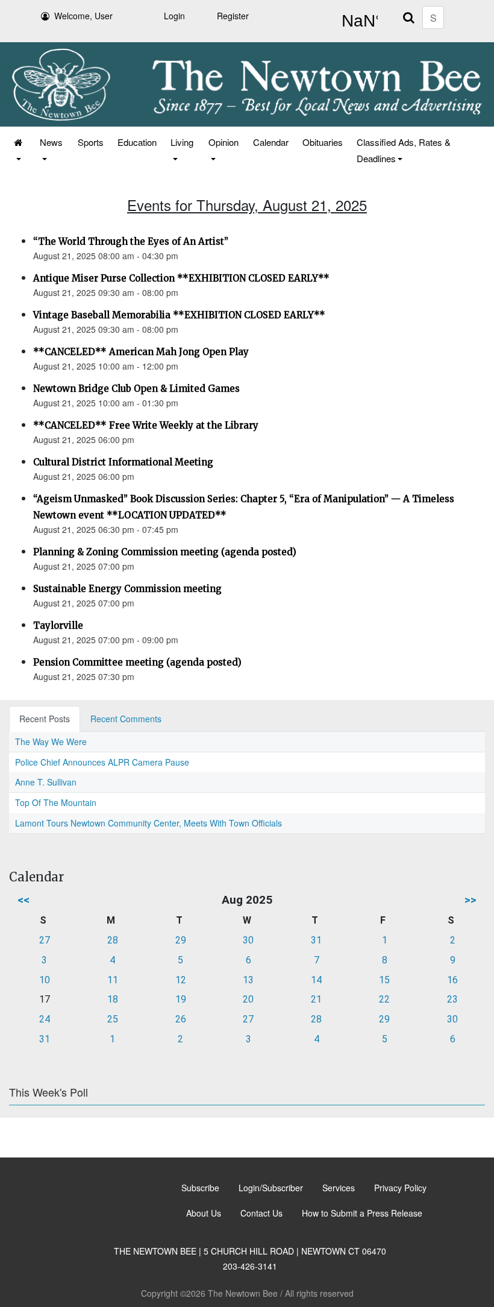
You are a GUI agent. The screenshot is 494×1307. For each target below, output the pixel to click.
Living (181, 142)
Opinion (223, 142)
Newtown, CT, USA (357, 21)
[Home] (19, 150)
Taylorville (58, 625)
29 (180, 940)
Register (233, 16)
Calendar (271, 142)
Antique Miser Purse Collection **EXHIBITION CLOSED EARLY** (181, 278)
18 (112, 999)
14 (316, 980)
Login (174, 16)
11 (112, 980)
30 (248, 940)
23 (452, 999)
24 (44, 1019)
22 (384, 999)
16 (452, 980)
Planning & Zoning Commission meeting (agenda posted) (164, 552)
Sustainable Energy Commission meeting (127, 588)
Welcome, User (83, 16)
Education (137, 142)
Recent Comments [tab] (125, 719)
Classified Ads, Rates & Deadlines (404, 150)
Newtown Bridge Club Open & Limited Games (136, 388)
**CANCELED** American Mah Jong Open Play (141, 351)
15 (384, 980)
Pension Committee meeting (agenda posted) (137, 662)
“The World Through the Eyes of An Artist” (130, 241)
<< (23, 900)
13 (248, 980)
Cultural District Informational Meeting (123, 462)
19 (180, 999)
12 (180, 980)
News (51, 142)
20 (248, 999)
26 (180, 1019)
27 (44, 940)
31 (316, 940)
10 (44, 980)
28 (112, 940)
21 (316, 999)
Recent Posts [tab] (44, 719)
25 (112, 1019)
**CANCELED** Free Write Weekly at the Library (145, 425)
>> (470, 900)
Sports (91, 142)
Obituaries (322, 142)
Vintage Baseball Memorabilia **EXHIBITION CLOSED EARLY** (179, 315)
